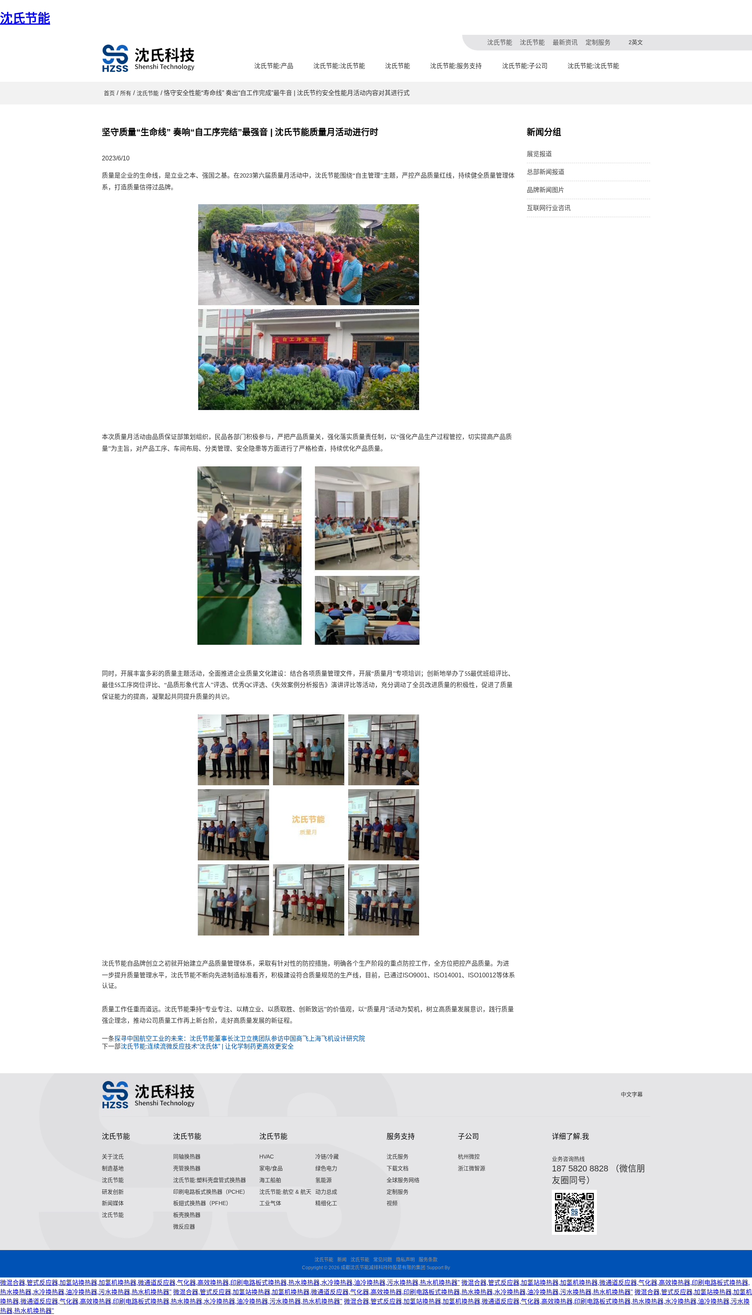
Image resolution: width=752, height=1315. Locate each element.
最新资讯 (565, 42)
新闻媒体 (113, 1203)
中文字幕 (632, 1094)
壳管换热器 (187, 1168)
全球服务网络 (403, 1180)
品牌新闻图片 (545, 190)
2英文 (636, 42)
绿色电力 (326, 1168)
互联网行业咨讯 (549, 208)
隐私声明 (405, 1260)
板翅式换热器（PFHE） (202, 1203)
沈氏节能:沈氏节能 (339, 66)
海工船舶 (270, 1180)
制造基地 (113, 1168)
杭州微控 (469, 1156)
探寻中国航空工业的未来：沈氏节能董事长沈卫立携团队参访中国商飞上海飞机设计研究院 (239, 1038)
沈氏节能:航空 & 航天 (285, 1192)
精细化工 (326, 1203)
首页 (109, 93)
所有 (125, 93)
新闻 (342, 1260)
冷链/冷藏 (327, 1156)
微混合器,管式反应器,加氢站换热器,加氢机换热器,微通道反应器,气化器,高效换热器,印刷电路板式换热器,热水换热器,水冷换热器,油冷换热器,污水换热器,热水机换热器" (230, 1282)
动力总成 (326, 1192)
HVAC (266, 1156)
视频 (392, 1203)
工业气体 (270, 1203)
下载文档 (398, 1168)
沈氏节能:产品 (273, 66)
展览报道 (539, 154)
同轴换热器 (187, 1156)
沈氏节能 (25, 18)
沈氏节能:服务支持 (456, 66)
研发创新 (113, 1192)
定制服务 (598, 42)
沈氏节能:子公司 (525, 66)
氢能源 (323, 1180)
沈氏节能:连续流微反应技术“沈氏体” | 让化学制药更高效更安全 (207, 1046)
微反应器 (184, 1226)
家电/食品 (271, 1168)
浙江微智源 (471, 1168)
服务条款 (428, 1260)
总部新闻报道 (545, 172)
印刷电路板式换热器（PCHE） (210, 1192)
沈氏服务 (398, 1156)
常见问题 (382, 1260)
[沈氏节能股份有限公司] (149, 58)
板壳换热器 (187, 1215)
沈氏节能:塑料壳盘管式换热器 (209, 1180)
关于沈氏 (113, 1156)
